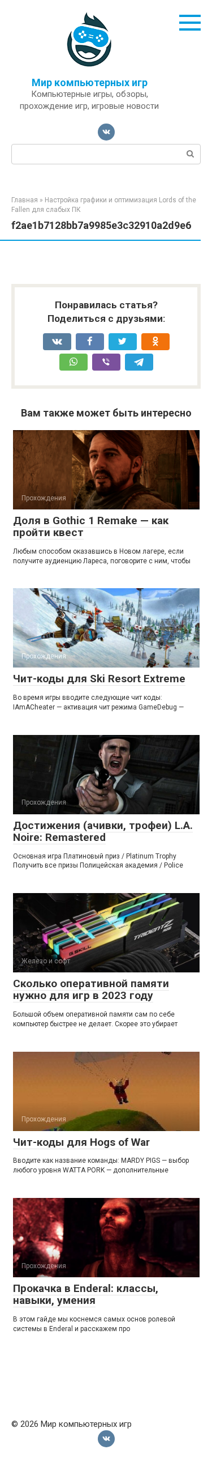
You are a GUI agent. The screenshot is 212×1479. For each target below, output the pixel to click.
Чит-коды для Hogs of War (81, 1142)
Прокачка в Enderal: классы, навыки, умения (85, 1294)
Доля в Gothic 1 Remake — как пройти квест (90, 526)
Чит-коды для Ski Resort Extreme (99, 678)
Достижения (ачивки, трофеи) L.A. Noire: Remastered (103, 831)
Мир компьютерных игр (90, 82)
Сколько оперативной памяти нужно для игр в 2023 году (91, 989)
